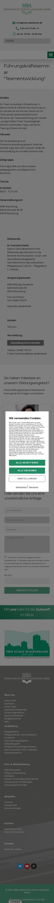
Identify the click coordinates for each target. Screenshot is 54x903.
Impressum (33, 487)
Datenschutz (21, 487)
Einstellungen (27, 478)
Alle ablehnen (27, 470)
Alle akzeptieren (27, 462)
